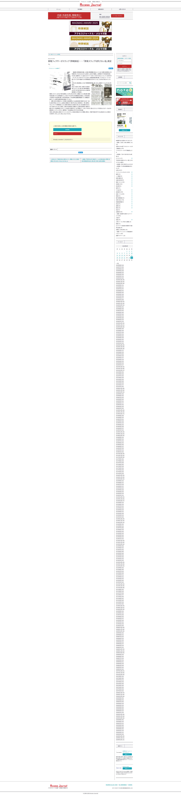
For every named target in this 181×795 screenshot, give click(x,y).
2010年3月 (118, 622)
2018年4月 (118, 446)
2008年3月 (118, 665)
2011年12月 (119, 584)
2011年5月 (118, 596)
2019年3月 (118, 426)
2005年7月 (118, 723)
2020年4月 (118, 403)
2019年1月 (118, 430)
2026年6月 (118, 269)
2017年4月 (118, 468)
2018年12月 (119, 432)
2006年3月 (118, 709)
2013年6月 (118, 551)
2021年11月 (119, 368)
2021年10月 (119, 370)
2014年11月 (119, 520)
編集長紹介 (101, 9)
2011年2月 (118, 602)
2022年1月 (118, 365)
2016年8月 (118, 482)
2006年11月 (119, 694)
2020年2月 (118, 406)
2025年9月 (118, 285)
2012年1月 (118, 582)
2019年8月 (118, 417)
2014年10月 (119, 522)
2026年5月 (118, 270)
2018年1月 (118, 452)
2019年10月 (119, 414)
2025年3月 (118, 296)
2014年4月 (118, 533)
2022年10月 (119, 348)
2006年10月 (119, 696)
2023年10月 (119, 327)
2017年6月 (118, 464)
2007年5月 (118, 683)
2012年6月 (118, 573)
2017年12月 (119, 453)
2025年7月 (118, 289)
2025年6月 (118, 290)
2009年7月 (118, 636)
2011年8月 (118, 591)
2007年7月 (118, 680)
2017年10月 (119, 457)
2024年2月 (118, 319)
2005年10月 (119, 718)
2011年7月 (118, 593)
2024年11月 (119, 303)
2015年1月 (118, 517)
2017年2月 (118, 471)
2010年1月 (118, 625)
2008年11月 (119, 651)
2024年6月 (118, 312)
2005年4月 (118, 729)
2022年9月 (118, 350)
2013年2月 (118, 558)
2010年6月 (118, 616)
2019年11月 (119, 412)
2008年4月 (118, 663)
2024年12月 (119, 301)
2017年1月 (118, 473)
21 (124, 258)
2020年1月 (118, 408)
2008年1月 (118, 669)
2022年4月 (118, 359)
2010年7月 (118, 615)
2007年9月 (118, 676)
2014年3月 (118, 535)
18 (117, 258)
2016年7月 (118, 484)
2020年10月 (119, 392)
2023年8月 (118, 330)
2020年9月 (118, 394)
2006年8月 (118, 700)
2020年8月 (118, 395)
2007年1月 (118, 691)
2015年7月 (118, 506)
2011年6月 (118, 595)
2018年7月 (118, 441)
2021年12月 (119, 367)
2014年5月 (118, 531)
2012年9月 (118, 568)
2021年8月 (118, 374)
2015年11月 (119, 499)
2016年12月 (119, 475)
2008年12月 (119, 649)
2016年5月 (118, 488)
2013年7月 (118, 549)
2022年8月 (118, 352)
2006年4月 (118, 707)
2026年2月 (118, 276)
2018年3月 (118, 448)
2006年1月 (118, 712)
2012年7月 (118, 571)
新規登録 (67, 129)
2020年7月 (118, 397)
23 (129, 258)
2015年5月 (118, 510)
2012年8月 (118, 569)
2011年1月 (118, 604)
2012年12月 (119, 562)
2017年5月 (118, 466)
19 (119, 258)
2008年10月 (119, 653)
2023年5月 (118, 336)
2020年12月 (119, 388)
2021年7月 (118, 376)
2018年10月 (119, 435)
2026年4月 (118, 272)
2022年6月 (118, 356)
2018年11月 (119, 434)
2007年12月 (119, 671)
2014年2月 (118, 537)
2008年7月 (118, 658)
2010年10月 (119, 609)
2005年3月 (118, 730)
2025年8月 (118, 287)
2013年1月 (118, 560)
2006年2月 (118, 711)
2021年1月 (118, 386)
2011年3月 (118, 600)
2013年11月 (119, 542)
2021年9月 (118, 372)
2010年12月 (119, 606)
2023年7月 (118, 332)
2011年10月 (119, 587)
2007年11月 (119, 673)
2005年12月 (119, 714)
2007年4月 (118, 685)
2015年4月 (118, 511)
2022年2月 (118, 363)
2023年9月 (118, 328)
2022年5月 (118, 357)
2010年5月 (118, 618)
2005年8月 (118, 721)
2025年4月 (118, 294)
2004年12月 (119, 736)
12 (119, 255)
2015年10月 (119, 501)
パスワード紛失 (128, 58)
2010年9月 (118, 611)
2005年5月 (118, 727)
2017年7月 (118, 462)
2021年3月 (118, 383)
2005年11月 (119, 716)
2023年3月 (118, 339)
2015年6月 (118, 508)
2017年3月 (118, 470)
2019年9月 (118, 415)
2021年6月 (118, 377)
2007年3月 (118, 687)
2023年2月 (118, 341)
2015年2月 (118, 515)
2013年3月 (118, 557)
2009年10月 (119, 631)
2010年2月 (118, 624)
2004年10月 (119, 740)
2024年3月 (118, 318)
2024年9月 (118, 307)
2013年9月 (118, 546)
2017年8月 (118, 461)
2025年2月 (118, 298)
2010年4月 (118, 620)
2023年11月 (119, 325)
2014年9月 (118, 524)
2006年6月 (118, 703)
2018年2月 (118, 450)
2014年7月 (118, 528)
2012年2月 (118, 580)
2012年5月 (118, 575)
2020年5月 (118, 401)
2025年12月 (119, 280)
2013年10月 (119, 544)
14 (124, 255)
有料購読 (80, 9)
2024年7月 (118, 310)
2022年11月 (119, 347)
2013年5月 (118, 553)
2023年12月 (119, 323)
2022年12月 (119, 345)
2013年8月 (118, 548)
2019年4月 (118, 424)
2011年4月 (118, 598)
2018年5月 (118, 444)
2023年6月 (118, 334)
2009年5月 (118, 640)
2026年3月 (118, 274)
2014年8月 (118, 526)
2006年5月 (118, 705)
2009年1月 (118, 647)
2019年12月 (119, 410)
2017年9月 (118, 459)
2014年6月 (118, 529)
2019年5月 (118, 423)
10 (131, 253)
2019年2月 (118, 428)
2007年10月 (119, 674)
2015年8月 (118, 504)
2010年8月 (118, 613)
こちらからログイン (68, 139)
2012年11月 (119, 564)
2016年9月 (118, 481)
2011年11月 (119, 586)
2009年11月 (119, 629)
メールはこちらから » (117, 16)
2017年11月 (119, 455)
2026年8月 (118, 265)
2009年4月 (118, 642)
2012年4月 (118, 577)
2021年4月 (118, 381)
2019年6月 (118, 421)
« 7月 (117, 263)
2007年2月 (118, 689)
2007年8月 (118, 678)
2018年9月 (118, 437)
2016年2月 (118, 493)
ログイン (56, 133)
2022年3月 (118, 361)
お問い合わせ (122, 9)
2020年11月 (119, 390)
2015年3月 (118, 513)
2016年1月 (118, 495)
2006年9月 (118, 698)
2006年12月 (119, 692)
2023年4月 (118, 337)
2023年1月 (118, 343)
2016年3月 (118, 491)
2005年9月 (118, 720)
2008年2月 (118, 667)
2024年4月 (118, 316)
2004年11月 (119, 738)
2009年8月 (118, 635)
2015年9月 (118, 502)
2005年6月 (118, 725)
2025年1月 (118, 299)
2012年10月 (119, 566)
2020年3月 (118, 404)
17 (131, 255)
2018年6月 (118, 443)
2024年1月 (118, 321)
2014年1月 (118, 539)
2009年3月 (118, 644)
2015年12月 (119, 497)
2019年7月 (118, 419)
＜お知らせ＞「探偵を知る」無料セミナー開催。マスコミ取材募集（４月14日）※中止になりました (65, 160)
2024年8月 (118, 309)
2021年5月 (118, 379)
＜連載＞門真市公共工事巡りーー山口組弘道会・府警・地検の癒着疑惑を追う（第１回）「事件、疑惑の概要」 (96, 160)
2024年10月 (119, 305)
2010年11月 (119, 607)
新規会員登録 (120, 58)
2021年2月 (118, 385)
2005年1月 (118, 734)
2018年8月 (118, 439)
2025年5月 (118, 292)
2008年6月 (118, 660)
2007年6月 (118, 682)
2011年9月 (118, 589)
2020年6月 (118, 399)
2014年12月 (119, 519)
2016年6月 (118, 486)
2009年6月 (118, 638)
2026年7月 (118, 267)
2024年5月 (118, 314)
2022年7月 (118, 354)
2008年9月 (118, 654)
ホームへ (58, 9)
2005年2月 (118, 732)
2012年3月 (118, 578)
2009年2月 (118, 645)
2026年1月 (118, 278)
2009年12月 (119, 627)
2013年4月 (118, 555)
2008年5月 (118, 662)
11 (117, 255)
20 (122, 258)
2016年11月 (119, 477)
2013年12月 (119, 540)
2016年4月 (118, 490)
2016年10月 (119, 479)
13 (122, 255)
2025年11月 (119, 281)
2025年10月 (119, 283)
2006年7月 (118, 701)
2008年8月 (118, 656)
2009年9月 (118, 633)
